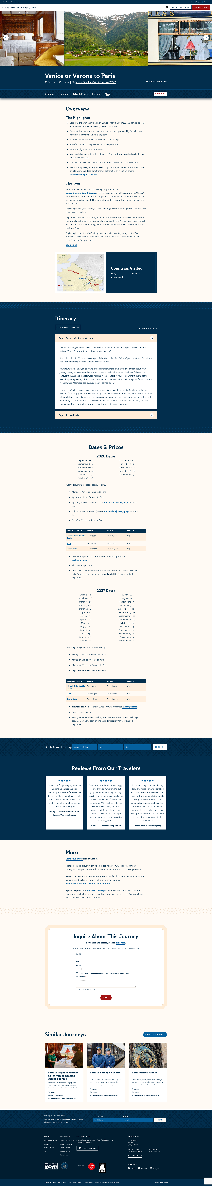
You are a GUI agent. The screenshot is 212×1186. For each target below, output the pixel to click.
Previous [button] (6, 37)
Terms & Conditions (50, 1182)
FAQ (45, 1151)
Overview (50, 93)
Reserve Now (201, 7)
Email (79, 965)
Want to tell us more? (86, 989)
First (77, 961)
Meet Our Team (49, 1147)
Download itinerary (69, 327)
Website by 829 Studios (161, 1182)
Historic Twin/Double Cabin (76, 537)
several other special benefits (84, 174)
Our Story (47, 1144)
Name (79, 954)
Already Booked (65, 1151)
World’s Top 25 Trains (26, 7)
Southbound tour (74, 858)
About (4, 2)
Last (109, 961)
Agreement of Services (74, 1182)
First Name (98, 1116)
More (107, 93)
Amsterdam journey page (115, 502)
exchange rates (79, 560)
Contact (207, 2)
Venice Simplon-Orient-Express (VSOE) (96, 82)
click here (120, 942)
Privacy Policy (62, 1182)
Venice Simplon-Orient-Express (81, 192)
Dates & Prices (80, 93)
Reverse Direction (157, 82)
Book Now (160, 94)
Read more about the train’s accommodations (88, 883)
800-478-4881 (196, 2)
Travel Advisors (65, 1147)
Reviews (96, 93)
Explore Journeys (66, 1144)
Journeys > (6, 13)
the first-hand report (97, 890)
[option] (106, 38)
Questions (81, 977)
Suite (69, 543)
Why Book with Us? (50, 1140)
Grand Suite (72, 549)
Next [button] (206, 37)
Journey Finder (8, 7)
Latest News (14, 2)
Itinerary (63, 93)
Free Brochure (182, 7)
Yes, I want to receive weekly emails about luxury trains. (105, 973)
